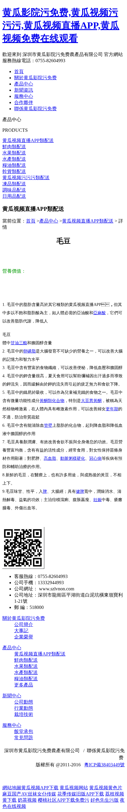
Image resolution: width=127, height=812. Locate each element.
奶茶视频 (27, 800)
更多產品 (23, 684)
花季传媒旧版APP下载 (80, 793)
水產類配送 (26, 672)
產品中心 (23, 83)
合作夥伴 (23, 102)
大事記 (21, 630)
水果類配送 (26, 666)
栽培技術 (23, 714)
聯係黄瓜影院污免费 (35, 108)
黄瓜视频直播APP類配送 (87, 220)
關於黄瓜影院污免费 (35, 77)
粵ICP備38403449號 (104, 764)
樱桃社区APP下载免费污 (63, 800)
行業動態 (23, 708)
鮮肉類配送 (26, 660)
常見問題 (23, 737)
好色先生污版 (104, 800)
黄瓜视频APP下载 (39, 787)
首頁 (19, 71)
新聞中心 (11, 695)
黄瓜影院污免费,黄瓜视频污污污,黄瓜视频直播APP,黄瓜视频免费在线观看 (60, 25)
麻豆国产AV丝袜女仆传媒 (29, 793)
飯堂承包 (23, 731)
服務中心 (23, 96)
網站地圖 (11, 787)
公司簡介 (23, 624)
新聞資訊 (23, 90)
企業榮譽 (23, 636)
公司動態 (23, 701)
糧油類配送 (26, 678)
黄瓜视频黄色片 (105, 787)
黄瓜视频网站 (74, 787)
